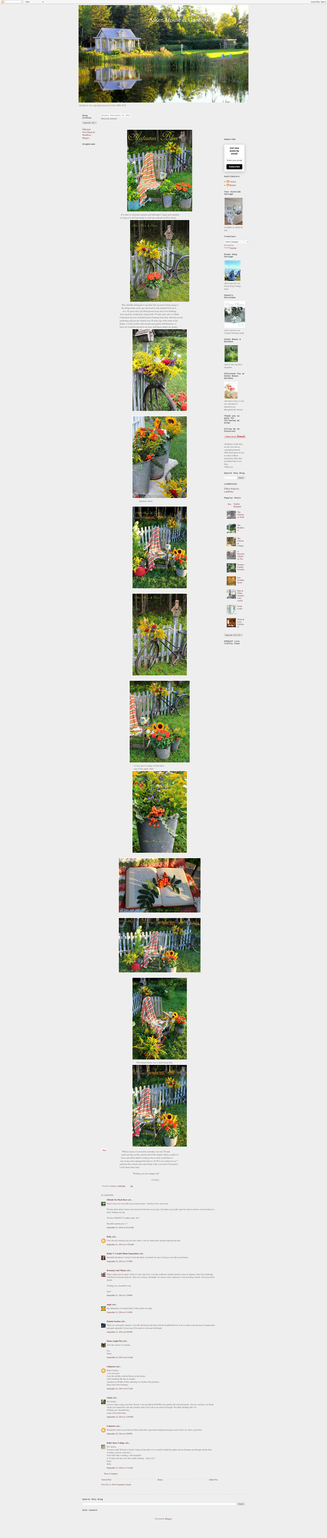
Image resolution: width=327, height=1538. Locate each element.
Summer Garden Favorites (240, 567)
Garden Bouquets (237, 505)
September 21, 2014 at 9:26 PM (119, 1331)
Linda (109, 1397)
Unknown (111, 1366)
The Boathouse (240, 527)
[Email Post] (131, 1186)
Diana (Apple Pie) (114, 1340)
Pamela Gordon (113, 1321)
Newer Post (106, 1479)
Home (160, 1479)
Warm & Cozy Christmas (240, 623)
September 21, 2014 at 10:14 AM (120, 1227)
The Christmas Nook (240, 514)
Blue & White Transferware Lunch (240, 595)
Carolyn (232, 181)
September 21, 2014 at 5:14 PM (119, 1312)
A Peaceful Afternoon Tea (240, 555)
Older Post (213, 1479)
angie (109, 1304)
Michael (232, 185)
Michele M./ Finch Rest (117, 1199)
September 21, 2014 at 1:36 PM (119, 1295)
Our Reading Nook (240, 580)
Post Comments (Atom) (121, 1484)
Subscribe (234, 166)
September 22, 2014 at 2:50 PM (119, 1433)
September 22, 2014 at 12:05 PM (120, 1416)
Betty (109, 1236)
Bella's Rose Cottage (115, 1442)
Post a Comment (111, 1473)
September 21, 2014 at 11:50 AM (120, 1244)
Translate (233, 248)
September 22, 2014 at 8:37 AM (120, 1388)
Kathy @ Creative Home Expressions (123, 1253)
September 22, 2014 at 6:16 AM (120, 1357)
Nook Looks (239, 607)
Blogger (168, 1518)
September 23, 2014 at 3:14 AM (120, 1467)
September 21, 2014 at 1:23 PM (119, 1261)
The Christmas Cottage (240, 542)
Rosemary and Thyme (116, 1270)
